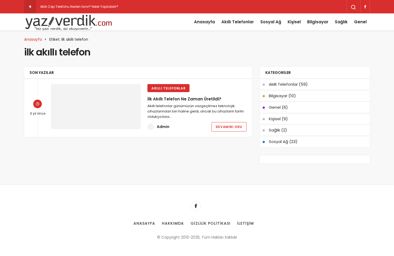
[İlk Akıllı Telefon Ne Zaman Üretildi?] (96, 106)
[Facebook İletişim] (365, 6)
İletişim (245, 223)
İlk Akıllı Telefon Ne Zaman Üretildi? (184, 99)
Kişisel (294, 22)
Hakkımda (173, 223)
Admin (163, 126)
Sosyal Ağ (270, 22)
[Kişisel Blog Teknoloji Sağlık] (68, 22)
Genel (360, 22)
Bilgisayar (317, 22)
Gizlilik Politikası (211, 223)
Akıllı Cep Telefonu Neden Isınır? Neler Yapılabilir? (79, 6)
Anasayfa (204, 22)
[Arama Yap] (353, 7)
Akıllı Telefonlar (237, 22)
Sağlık (341, 22)
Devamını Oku (229, 127)
